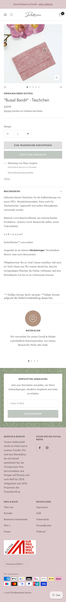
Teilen (7, 178)
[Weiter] (60, 87)
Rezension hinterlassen (16, 519)
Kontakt (8, 513)
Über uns (8, 507)
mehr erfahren (45, 4)
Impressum (42, 507)
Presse (7, 531)
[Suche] (11, 14)
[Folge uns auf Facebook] (39, 447)
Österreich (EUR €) (14, 564)
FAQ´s (7, 525)
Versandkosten (43, 525)
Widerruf (40, 531)
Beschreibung (12, 191)
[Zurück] (5, 87)
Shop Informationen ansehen (20, 172)
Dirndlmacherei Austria (18, 93)
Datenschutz (42, 519)
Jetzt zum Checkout (33, 154)
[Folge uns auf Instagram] (47, 447)
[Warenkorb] (60, 14)
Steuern (8, 111)
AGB (38, 513)
